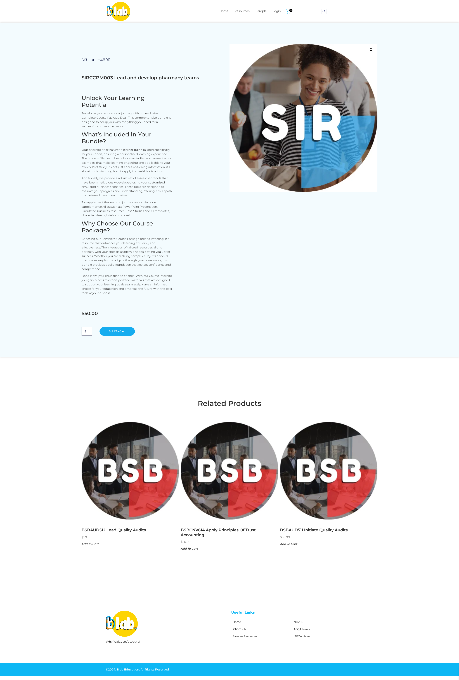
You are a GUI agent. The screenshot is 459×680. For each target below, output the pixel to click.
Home (223, 11)
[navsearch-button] (324, 11)
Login (277, 11)
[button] (371, 50)
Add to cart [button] (90, 544)
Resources (242, 11)
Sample (261, 11)
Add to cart (117, 331)
